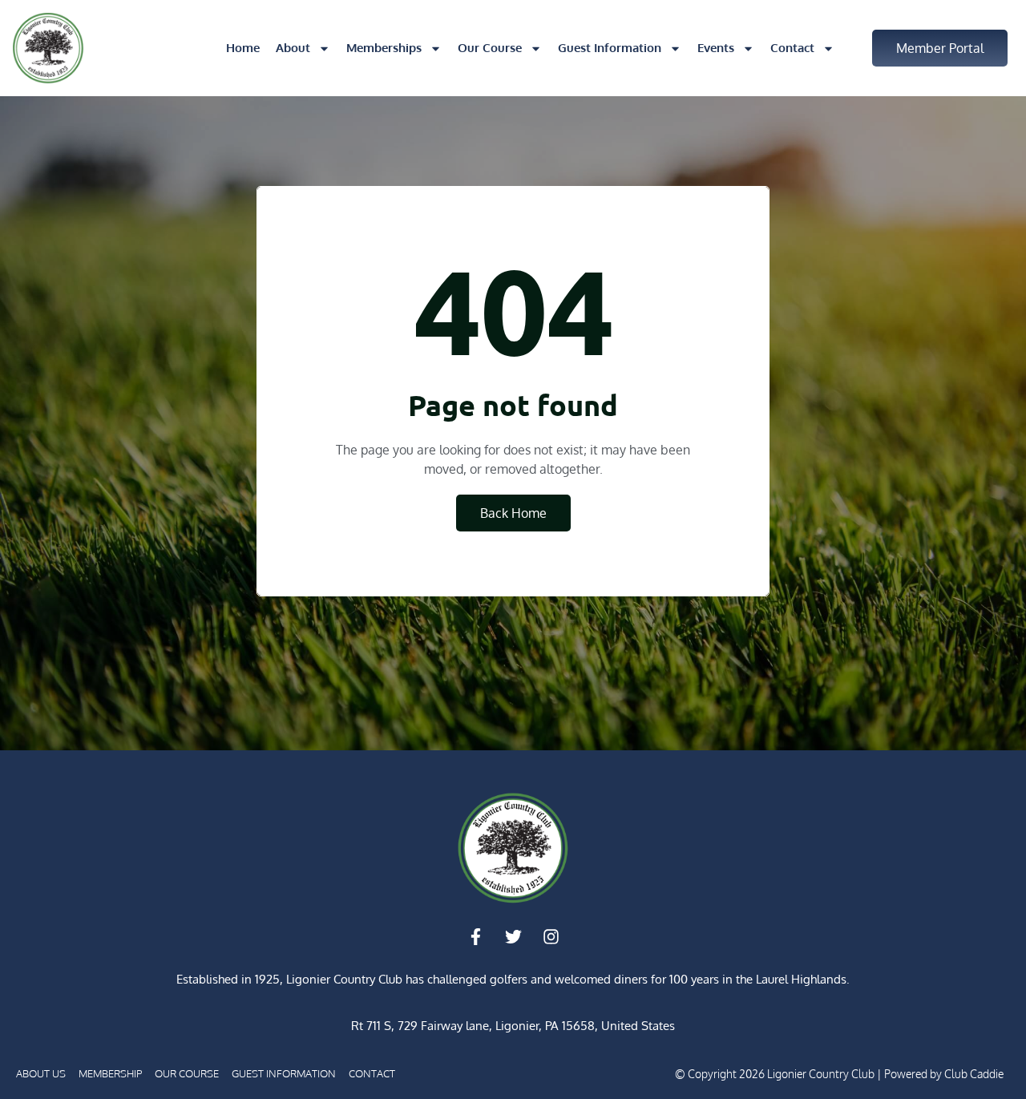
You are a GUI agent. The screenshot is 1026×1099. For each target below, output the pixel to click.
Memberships (384, 47)
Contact (792, 47)
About (293, 47)
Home (243, 47)
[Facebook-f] (475, 937)
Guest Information (609, 47)
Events (715, 47)
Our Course (490, 47)
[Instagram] (551, 937)
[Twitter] (513, 937)
